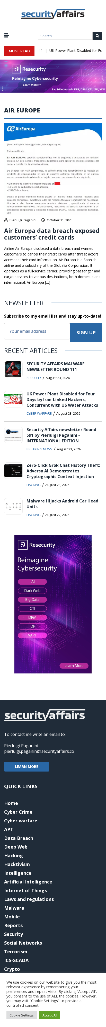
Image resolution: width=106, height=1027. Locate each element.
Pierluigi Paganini (23, 220)
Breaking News (39, 449)
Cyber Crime (18, 812)
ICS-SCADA (16, 960)
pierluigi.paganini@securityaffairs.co (39, 751)
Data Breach (18, 838)
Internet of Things (25, 890)
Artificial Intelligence (28, 882)
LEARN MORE (26, 766)
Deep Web (16, 847)
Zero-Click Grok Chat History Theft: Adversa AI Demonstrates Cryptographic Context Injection (63, 470)
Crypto (12, 969)
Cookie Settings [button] (22, 1015)
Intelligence (17, 873)
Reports (13, 925)
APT (8, 829)
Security (33, 377)
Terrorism (15, 951)
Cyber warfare (39, 413)
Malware (14, 908)
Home (11, 803)
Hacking (33, 484)
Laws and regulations (29, 899)
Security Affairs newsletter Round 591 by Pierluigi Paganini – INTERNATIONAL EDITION (61, 435)
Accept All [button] (49, 1015)
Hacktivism (17, 864)
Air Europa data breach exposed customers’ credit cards (52, 233)
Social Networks (23, 943)
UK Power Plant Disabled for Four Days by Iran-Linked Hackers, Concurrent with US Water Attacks (62, 399)
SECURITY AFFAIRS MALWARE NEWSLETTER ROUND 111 (55, 366)
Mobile (12, 917)
